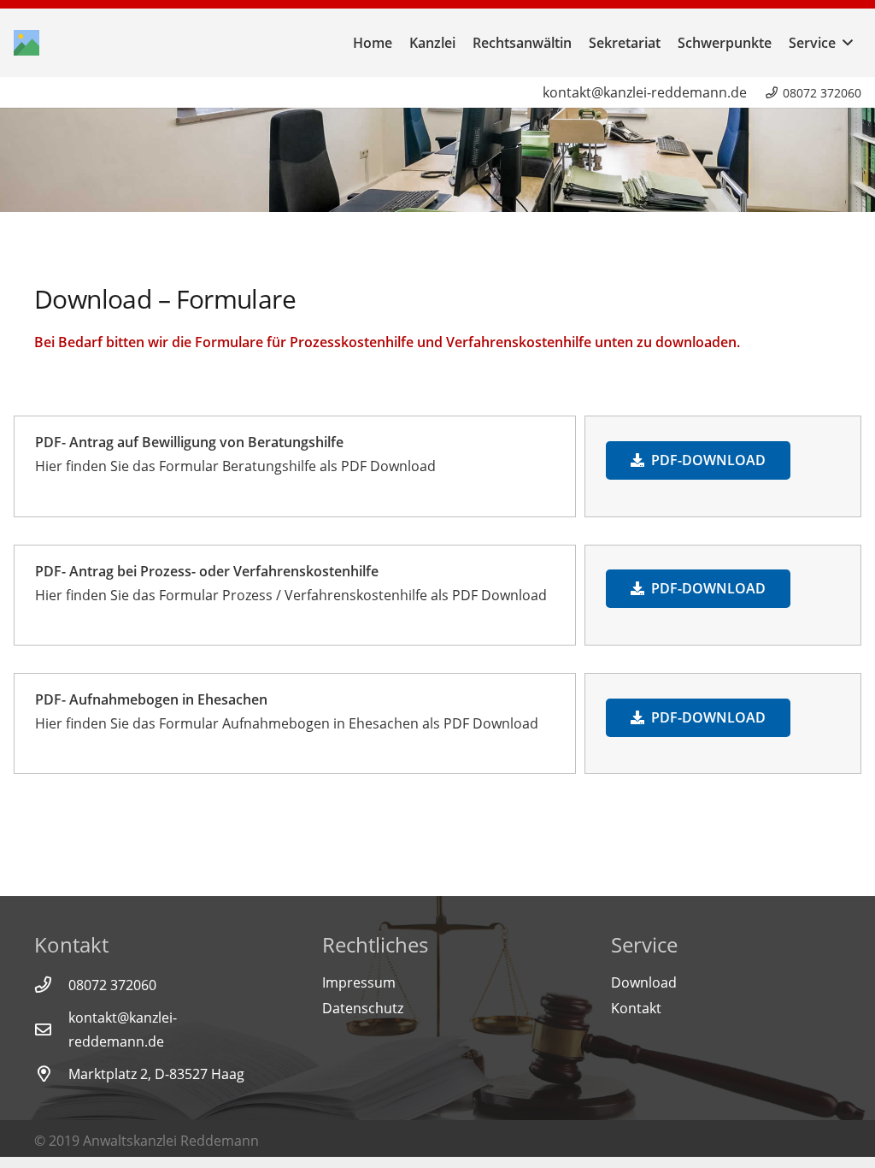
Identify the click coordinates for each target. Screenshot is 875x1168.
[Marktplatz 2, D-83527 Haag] (51, 1073)
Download (644, 982)
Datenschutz (362, 1008)
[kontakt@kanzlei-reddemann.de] (51, 1029)
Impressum (359, 982)
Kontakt (636, 1008)
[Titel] (26, 43)
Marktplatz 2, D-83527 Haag (156, 1074)
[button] (844, 42)
